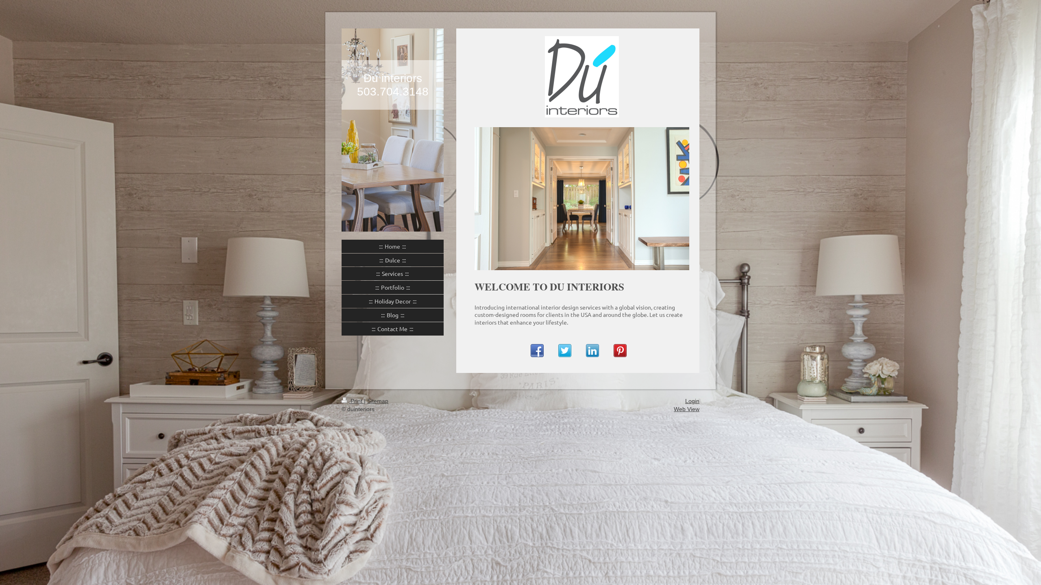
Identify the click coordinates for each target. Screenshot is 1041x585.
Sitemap (377, 401)
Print (356, 401)
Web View (686, 409)
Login (692, 401)
